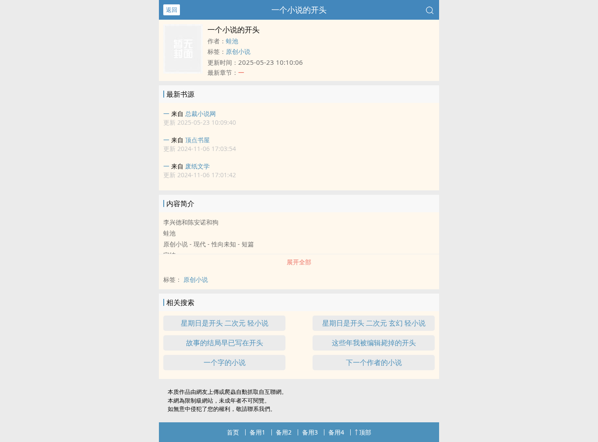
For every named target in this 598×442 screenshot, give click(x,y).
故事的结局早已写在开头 (224, 342)
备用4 (336, 432)
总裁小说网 (200, 113)
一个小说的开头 (299, 9)
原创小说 (238, 51)
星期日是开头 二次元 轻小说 (224, 323)
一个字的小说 (225, 362)
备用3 (310, 432)
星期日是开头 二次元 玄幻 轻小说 (374, 323)
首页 (233, 432)
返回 (171, 10)
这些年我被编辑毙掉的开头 (374, 342)
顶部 (365, 432)
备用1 (257, 432)
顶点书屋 (197, 140)
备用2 (284, 432)
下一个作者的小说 (374, 362)
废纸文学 (197, 166)
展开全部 (299, 262)
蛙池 (232, 41)
